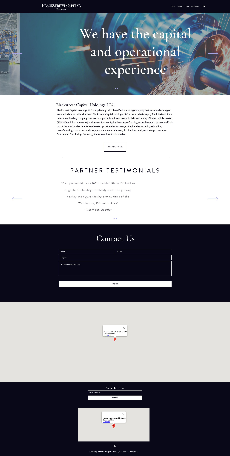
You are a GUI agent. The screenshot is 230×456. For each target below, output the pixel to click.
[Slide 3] (117, 88)
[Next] (213, 53)
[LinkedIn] (204, 6)
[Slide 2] (115, 88)
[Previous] (17, 53)
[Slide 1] (112, 88)
